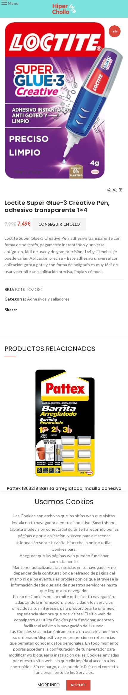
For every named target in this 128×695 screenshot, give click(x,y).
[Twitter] (31, 310)
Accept (78, 685)
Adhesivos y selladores (48, 299)
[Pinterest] (39, 310)
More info (49, 684)
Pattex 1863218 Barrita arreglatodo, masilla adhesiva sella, (64, 491)
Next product (121, 190)
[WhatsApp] (56, 310)
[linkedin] (47, 310)
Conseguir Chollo (59, 224)
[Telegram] (64, 310)
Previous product (109, 190)
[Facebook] (22, 310)
